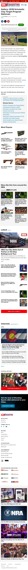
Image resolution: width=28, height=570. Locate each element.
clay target (9, 98)
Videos (2, 440)
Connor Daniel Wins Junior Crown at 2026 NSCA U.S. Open (9, 291)
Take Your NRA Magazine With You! (11, 504)
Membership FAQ (4, 455)
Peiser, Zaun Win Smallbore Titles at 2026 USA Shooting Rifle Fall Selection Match (8, 266)
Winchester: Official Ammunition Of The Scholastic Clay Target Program (13, 117)
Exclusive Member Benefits (6, 453)
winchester (21, 100)
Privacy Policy (3, 564)
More (9, 230)
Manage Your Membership (6, 457)
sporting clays (8, 100)
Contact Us (3, 420)
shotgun (20, 99)
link (22, 87)
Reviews (3, 438)
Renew (13, 1)
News (2, 17)
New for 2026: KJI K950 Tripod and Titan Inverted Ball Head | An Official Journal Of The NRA (14, 352)
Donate (17, 1)
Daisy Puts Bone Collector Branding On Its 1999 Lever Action (8, 283)
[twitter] (5, 21)
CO (7, 349)
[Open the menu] (25, 4)
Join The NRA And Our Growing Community (13, 522)
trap (4, 100)
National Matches (6, 371)
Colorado (4, 349)
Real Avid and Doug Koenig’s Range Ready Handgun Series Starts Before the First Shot (8, 275)
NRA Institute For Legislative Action (8, 445)
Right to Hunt (11, 349)
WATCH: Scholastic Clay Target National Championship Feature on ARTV (13, 106)
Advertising (3, 422)
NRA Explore (3, 446)
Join (10, 1)
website (24, 80)
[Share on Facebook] (2, 21)
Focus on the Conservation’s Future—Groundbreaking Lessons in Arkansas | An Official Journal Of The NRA (13, 361)
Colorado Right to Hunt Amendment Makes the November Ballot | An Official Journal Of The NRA (13, 346)
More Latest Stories (17, 311)
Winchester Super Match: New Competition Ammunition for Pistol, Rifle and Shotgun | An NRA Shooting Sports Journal (21, 218)
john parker (15, 100)
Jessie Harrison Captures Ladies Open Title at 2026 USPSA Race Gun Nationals (9, 301)
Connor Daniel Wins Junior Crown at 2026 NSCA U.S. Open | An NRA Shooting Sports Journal (6, 202)
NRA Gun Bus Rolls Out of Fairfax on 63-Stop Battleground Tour (12, 251)
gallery (5, 98)
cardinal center (13, 99)
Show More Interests (17, 388)
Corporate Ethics (18, 564)
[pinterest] (8, 21)
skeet (23, 99)
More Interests (14, 324)
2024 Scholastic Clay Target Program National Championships (13, 121)
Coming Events (4, 434)
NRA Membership (4, 451)
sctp (8, 99)
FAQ (7, 566)
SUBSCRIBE (7, 406)
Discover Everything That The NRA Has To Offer (12, 540)
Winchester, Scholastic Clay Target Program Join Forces (12, 110)
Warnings (2, 566)
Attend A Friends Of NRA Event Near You (12, 559)
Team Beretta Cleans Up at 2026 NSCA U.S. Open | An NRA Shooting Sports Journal (7, 217)
